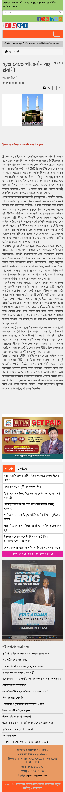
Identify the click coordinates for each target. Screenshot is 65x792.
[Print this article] (44, 87)
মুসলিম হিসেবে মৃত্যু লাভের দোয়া (17, 729)
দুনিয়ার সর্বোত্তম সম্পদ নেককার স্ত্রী (18, 672)
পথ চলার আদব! (9, 735)
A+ (60, 87)
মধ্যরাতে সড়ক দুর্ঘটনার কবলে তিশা (22, 487)
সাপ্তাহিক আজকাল (25, 784)
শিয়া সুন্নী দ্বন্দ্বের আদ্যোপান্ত (14, 660)
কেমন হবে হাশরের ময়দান (14, 685)
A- (49, 87)
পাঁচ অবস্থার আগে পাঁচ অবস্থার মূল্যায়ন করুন (22, 666)
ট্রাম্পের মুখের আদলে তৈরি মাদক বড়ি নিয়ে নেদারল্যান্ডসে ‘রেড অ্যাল (26, 539)
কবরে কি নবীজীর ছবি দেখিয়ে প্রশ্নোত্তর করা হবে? (25, 691)
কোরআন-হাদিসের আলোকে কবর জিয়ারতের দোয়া (25, 742)
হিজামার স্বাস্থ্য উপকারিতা (13, 697)
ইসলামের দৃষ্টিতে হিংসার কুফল (16, 710)
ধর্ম (17, 51)
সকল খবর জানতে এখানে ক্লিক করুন (31, 554)
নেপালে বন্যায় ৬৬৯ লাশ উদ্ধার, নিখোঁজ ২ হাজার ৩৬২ (32, 548)
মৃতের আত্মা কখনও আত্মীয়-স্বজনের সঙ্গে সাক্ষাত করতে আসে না (31, 678)
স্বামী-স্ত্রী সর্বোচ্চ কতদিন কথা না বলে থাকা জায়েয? (25, 653)
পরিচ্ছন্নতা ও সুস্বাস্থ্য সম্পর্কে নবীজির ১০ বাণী (23, 704)
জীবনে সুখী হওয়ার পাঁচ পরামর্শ (16, 716)
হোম (10, 51)
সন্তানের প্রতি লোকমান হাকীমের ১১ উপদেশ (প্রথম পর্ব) (27, 723)
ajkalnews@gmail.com (37, 776)
